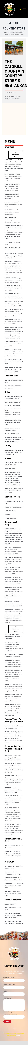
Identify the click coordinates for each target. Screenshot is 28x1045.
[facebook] (14, 1029)
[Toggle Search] (20, 9)
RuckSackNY (18, 1036)
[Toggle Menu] (24, 9)
